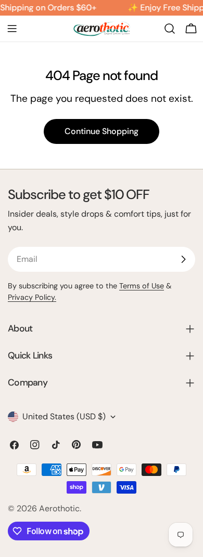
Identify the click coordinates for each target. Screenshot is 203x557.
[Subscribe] (183, 259)
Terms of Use (141, 285)
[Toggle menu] (12, 28)
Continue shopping (101, 131)
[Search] (169, 28)
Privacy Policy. (32, 297)
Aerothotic (59, 508)
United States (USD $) (64, 416)
